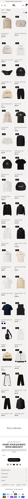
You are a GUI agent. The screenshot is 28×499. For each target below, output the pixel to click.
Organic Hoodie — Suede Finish (18, 237)
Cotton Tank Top (18, 58)
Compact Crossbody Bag (19, 33)
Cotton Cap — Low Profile (5, 59)
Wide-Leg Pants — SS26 (6, 401)
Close (13, 458)
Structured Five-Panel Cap (6, 357)
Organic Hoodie (5, 237)
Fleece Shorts (17, 102)
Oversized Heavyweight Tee (19, 260)
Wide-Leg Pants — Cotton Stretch (18, 379)
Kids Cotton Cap (5, 170)
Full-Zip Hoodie (4, 125)
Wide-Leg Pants (5, 379)
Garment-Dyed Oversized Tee (17, 125)
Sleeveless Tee (17, 311)
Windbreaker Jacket (18, 401)
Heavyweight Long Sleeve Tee (18, 148)
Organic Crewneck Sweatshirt (5, 215)
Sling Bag (3, 335)
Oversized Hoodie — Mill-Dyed (20, 286)
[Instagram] (7, 452)
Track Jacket (17, 356)
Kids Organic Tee (18, 170)
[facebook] (16, 452)
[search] (5, 5)
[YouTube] (13, 452)
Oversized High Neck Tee (6, 286)
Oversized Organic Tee (6, 311)
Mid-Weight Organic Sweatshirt (5, 192)
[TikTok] (19, 452)
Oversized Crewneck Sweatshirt (6, 260)
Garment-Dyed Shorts (6, 147)
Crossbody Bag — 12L (6, 81)
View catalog (2, 5)
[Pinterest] (10, 452)
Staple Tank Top (18, 335)
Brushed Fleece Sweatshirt (5, 33)
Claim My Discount (13, 448)
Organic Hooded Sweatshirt (18, 215)
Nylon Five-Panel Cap (19, 191)
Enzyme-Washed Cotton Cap (7, 103)
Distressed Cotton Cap (19, 81)
